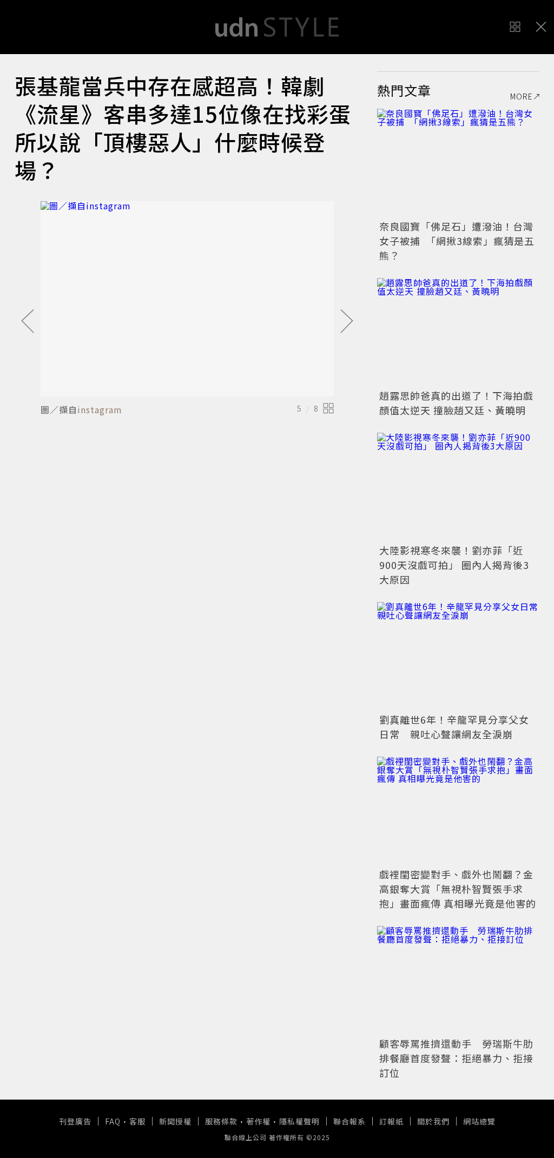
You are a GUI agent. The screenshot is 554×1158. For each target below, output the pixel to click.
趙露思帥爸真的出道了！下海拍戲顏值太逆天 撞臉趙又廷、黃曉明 (456, 402)
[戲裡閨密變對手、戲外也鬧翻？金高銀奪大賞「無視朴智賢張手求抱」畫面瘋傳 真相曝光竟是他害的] (458, 811)
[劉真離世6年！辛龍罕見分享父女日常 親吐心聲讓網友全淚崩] (458, 656)
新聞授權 (175, 1121)
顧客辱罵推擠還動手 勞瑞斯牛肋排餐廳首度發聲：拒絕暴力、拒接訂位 (456, 1058)
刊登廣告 (75, 1121)
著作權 (258, 1121)
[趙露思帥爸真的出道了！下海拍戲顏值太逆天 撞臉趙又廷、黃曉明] (458, 332)
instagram (99, 409)
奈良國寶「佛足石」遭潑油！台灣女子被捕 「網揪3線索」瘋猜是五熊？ (457, 240)
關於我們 (433, 1121)
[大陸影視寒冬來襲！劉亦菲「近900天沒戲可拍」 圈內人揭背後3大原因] (458, 487)
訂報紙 (391, 1121)
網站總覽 (479, 1121)
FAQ (113, 1121)
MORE (521, 96)
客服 (137, 1121)
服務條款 (221, 1121)
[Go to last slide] (28, 322)
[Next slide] (347, 322)
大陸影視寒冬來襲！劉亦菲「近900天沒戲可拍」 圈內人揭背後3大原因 (454, 564)
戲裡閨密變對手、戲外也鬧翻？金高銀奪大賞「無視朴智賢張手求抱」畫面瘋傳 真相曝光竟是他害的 (457, 888)
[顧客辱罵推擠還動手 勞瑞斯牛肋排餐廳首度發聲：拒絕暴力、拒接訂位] (458, 980)
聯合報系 (349, 1121)
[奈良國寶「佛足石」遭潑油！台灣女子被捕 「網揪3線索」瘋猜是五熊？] (458, 163)
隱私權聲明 (299, 1121)
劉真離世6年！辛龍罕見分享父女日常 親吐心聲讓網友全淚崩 (454, 726)
